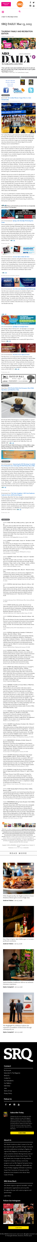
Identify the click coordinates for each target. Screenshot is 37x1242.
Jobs (5, 1088)
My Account (7, 1070)
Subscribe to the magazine (12, 1073)
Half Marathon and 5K (17, 604)
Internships (7, 1085)
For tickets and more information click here (10, 275)
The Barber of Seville (20, 740)
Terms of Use (8, 1091)
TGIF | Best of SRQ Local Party (18, 522)
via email (26, 842)
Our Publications (8, 1080)
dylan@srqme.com (15, 101)
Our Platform (7, 1083)
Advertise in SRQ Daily (10, 82)
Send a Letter (10, 84)
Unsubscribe (26, 847)
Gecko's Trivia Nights (18, 556)
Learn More (7, 1196)
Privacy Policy (8, 1093)
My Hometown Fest (17, 616)
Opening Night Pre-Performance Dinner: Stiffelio (22, 788)
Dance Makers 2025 (15, 569)
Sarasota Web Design (18, 847)
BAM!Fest (15, 650)
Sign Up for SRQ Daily (10, 80)
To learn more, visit (5, 243)
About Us (6, 1075)
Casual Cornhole (15, 540)
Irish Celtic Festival (17, 584)
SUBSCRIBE (22, 1133)
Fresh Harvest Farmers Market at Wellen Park (23, 684)
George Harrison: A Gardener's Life (21, 724)
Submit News (10, 85)
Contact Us (7, 1078)
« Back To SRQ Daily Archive (9, 17)
